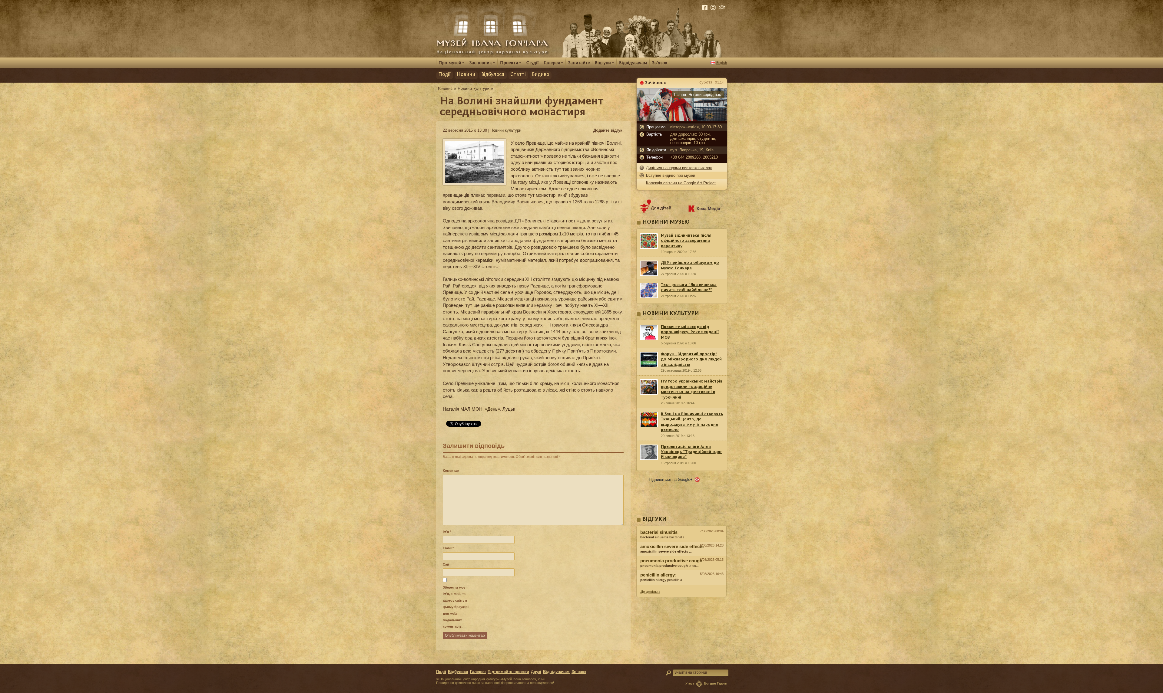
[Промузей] (452, 62)
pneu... (669, 565)
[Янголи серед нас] (682, 119)
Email (448, 548)
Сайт (447, 564)
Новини (466, 74)
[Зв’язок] (660, 62)
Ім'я (447, 532)
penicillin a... (662, 580)
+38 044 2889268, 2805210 (694, 157)
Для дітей (661, 207)
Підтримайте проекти (508, 672)
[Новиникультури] (474, 88)
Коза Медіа (708, 208)
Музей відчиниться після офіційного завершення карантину (686, 240)
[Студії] (532, 62)
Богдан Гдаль (715, 683)
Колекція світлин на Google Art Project (681, 183)
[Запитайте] (579, 62)
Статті (518, 74)
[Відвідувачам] (633, 62)
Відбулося (492, 74)
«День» (492, 409)
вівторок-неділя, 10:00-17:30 (696, 127)
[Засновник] (482, 62)
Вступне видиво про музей (670, 175)
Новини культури (505, 130)
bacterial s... (663, 537)
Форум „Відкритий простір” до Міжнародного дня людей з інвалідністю (691, 359)
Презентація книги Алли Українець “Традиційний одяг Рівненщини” (691, 452)
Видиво (540, 74)
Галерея (478, 672)
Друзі (536, 672)
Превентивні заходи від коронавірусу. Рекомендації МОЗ (690, 332)
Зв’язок (579, 672)
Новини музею (666, 222)
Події (444, 74)
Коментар (451, 470)
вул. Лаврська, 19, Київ (692, 150)
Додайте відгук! (608, 130)
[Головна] (445, 88)
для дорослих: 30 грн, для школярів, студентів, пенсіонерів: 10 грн (693, 138)
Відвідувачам (556, 672)
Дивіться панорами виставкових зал (679, 168)
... (666, 551)
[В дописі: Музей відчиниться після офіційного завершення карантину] (681, 586)
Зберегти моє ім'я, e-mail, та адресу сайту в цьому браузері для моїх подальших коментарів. (456, 607)
